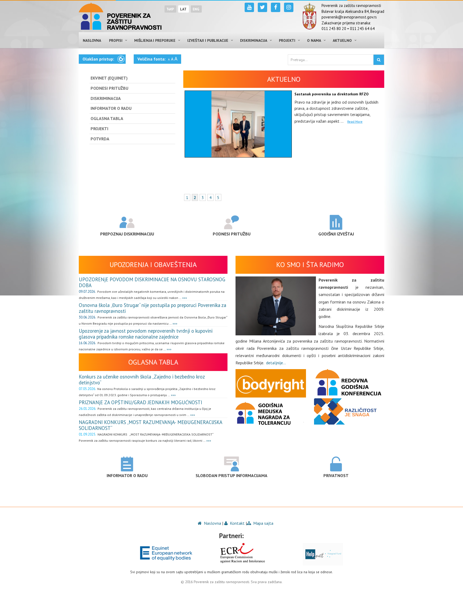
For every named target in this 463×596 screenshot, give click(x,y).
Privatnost (336, 475)
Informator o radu (127, 475)
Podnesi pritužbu (232, 234)
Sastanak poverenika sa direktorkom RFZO (331, 94)
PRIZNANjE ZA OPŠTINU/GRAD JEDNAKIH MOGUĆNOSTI (140, 402)
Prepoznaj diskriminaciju (127, 234)
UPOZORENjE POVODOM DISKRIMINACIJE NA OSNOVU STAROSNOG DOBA (152, 282)
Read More (355, 121)
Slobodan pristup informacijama (231, 475)
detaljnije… (276, 362)
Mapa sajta (262, 523)
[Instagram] (289, 7)
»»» (184, 298)
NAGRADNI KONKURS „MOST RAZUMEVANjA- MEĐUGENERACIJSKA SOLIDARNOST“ (150, 425)
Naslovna (212, 523)
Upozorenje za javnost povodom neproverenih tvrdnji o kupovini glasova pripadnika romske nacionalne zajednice (145, 334)
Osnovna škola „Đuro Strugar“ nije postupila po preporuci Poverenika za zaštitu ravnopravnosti (152, 308)
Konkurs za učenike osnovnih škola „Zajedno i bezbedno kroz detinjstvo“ (142, 379)
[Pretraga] (379, 60)
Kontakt (237, 523)
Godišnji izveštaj (336, 234)
